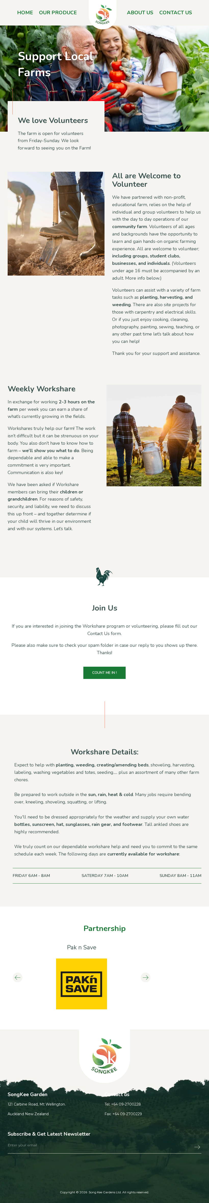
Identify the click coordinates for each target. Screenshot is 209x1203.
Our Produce (58, 12)
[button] (17, 977)
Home (25, 12)
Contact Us (175, 12)
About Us (140, 12)
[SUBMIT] (186, 1148)
